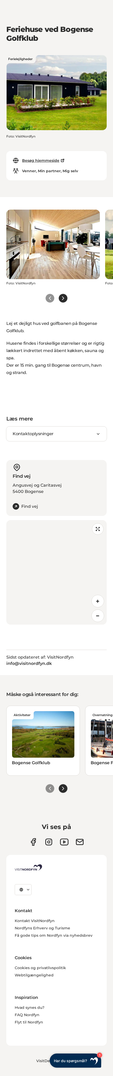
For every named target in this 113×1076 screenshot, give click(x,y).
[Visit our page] (33, 842)
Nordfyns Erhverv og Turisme (42, 928)
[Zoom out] (97, 615)
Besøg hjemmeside (40, 160)
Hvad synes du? (29, 1007)
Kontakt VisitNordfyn (35, 920)
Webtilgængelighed (34, 975)
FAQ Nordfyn (27, 1014)
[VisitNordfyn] (28, 867)
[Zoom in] (97, 601)
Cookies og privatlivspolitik (40, 967)
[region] (56, 572)
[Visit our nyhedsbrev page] (79, 842)
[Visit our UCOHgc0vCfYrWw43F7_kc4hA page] (64, 842)
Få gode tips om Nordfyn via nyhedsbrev (54, 935)
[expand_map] (98, 529)
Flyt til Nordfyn (29, 1022)
